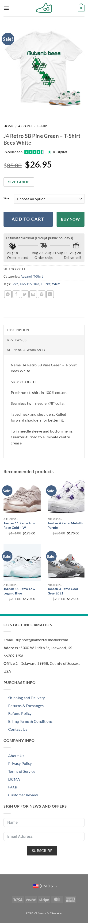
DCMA (14, 779)
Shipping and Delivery (26, 697)
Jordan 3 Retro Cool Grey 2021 (63, 591)
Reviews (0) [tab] (17, 340)
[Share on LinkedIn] (50, 294)
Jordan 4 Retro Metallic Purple (66, 525)
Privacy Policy (20, 763)
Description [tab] (18, 330)
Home (9, 126)
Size (6, 198)
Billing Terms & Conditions (30, 721)
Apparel (25, 126)
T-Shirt (43, 126)
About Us (16, 755)
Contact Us (17, 729)
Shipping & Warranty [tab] (26, 350)
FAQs (13, 787)
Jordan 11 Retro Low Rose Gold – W (19, 525)
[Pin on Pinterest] (42, 294)
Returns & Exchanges (26, 705)
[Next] (21, 110)
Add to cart (28, 219)
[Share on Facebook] (16, 294)
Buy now (70, 219)
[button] (6, 8)
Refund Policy (19, 713)
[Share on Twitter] (25, 294)
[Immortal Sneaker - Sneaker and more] (44, 8)
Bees (14, 284)
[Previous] (8, 110)
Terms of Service (21, 771)
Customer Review (23, 795)
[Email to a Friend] (33, 294)
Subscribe (42, 850)
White (56, 284)
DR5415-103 (29, 284)
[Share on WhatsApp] (8, 294)
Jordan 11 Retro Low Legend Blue (19, 591)
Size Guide (19, 182)
